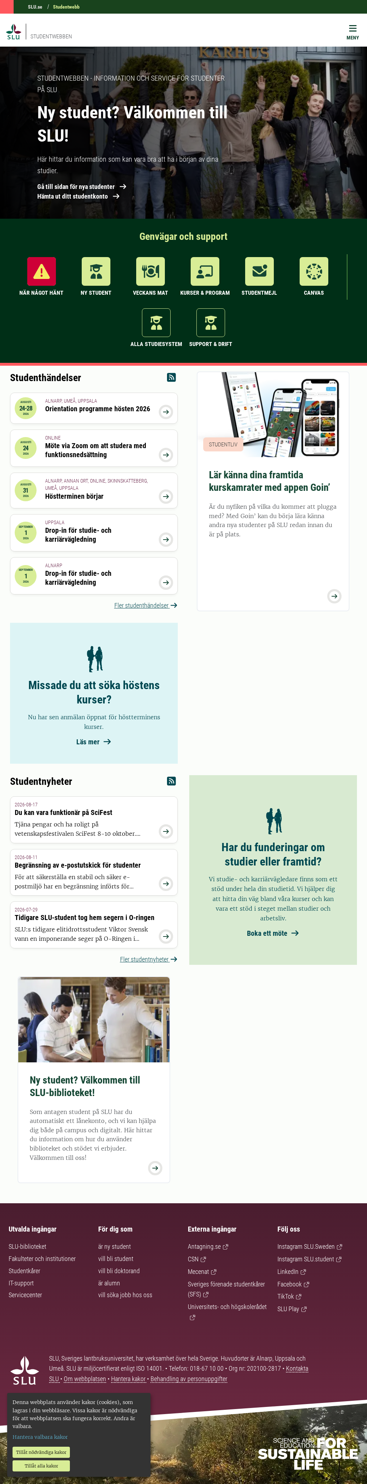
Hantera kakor (129, 1379)
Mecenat (198, 1271)
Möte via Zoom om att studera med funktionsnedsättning (95, 450)
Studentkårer (24, 1271)
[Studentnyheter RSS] (171, 783)
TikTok (285, 1296)
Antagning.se (204, 1246)
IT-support (21, 1283)
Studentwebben (51, 36)
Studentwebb (66, 7)
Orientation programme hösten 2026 (97, 408)
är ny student (114, 1246)
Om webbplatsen (85, 1379)
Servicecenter (25, 1295)
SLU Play (288, 1309)
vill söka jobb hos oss (125, 1295)
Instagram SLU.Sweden (306, 1246)
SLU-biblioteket (27, 1246)
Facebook (289, 1284)
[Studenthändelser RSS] (171, 379)
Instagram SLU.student (305, 1259)
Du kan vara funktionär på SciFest (63, 812)
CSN (193, 1259)
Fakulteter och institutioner (42, 1258)
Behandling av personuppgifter (189, 1379)
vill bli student (115, 1258)
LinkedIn (288, 1271)
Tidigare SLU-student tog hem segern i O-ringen (84, 917)
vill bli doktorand (119, 1271)
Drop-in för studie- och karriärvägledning (78, 535)
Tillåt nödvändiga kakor (41, 1452)
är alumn (109, 1283)
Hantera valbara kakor (40, 1437)
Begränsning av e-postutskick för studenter (78, 865)
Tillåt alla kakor (41, 1466)
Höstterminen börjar (74, 496)
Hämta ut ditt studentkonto (72, 196)
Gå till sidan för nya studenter (76, 186)
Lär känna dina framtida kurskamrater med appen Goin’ (269, 481)
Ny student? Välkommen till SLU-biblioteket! (85, 1086)
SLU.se (35, 7)
